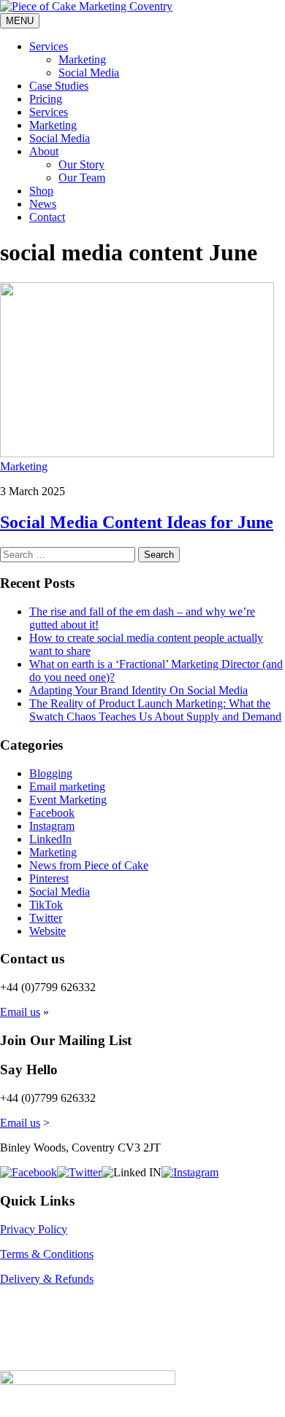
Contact (47, 217)
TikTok (46, 904)
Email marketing (67, 786)
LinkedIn (50, 839)
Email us (20, 1012)
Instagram (52, 826)
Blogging (50, 773)
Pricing (45, 99)
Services (48, 46)
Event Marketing (68, 799)
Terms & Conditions (47, 1254)
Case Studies (58, 85)
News (42, 204)
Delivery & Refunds (47, 1279)
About (43, 151)
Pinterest (49, 878)
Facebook (52, 813)
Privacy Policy (33, 1229)
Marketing (82, 59)
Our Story (81, 164)
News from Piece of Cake (88, 865)
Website (47, 931)
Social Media (88, 72)
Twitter (45, 918)
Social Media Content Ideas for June (136, 522)
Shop (41, 191)
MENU (20, 20)
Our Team (81, 177)
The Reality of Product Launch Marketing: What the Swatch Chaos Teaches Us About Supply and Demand (155, 710)
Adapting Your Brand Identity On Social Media (138, 690)
